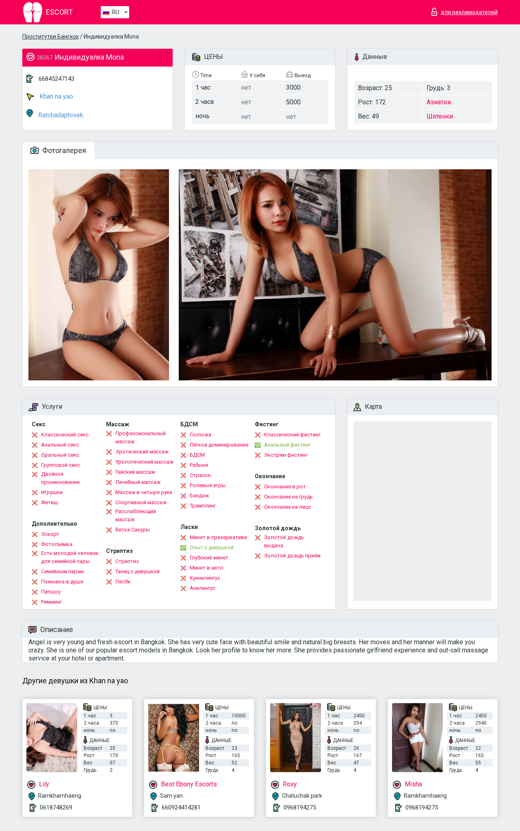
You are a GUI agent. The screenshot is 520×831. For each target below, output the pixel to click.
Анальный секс (60, 445)
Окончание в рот (285, 486)
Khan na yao (55, 96)
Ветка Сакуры (132, 530)
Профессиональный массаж (140, 437)
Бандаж (199, 495)
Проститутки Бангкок (50, 36)
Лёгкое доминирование (219, 445)
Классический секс (65, 435)
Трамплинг (203, 506)
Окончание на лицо (287, 507)
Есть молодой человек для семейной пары (70, 557)
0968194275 (300, 807)
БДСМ (197, 455)
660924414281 (181, 807)
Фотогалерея (63, 150)
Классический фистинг (292, 435)
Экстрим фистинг (286, 455)
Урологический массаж (144, 462)
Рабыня (199, 465)
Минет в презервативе (218, 537)
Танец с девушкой (137, 571)
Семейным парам (62, 571)
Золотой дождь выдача (284, 541)
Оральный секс (60, 455)
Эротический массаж (142, 452)
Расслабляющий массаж (135, 515)
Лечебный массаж (137, 482)
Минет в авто (206, 568)
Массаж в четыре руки (143, 492)
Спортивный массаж (141, 502)
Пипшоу (51, 592)
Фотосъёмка (56, 544)
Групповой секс (60, 465)
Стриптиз (127, 561)
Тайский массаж (135, 472)
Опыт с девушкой (212, 547)
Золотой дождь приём (292, 556)
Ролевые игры (207, 485)
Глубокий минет (209, 558)
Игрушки (52, 492)
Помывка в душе (62, 581)
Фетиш (49, 502)
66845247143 (56, 78)
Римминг (51, 602)
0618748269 (56, 807)
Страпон (200, 475)
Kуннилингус (205, 578)
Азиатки (439, 102)
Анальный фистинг (287, 445)
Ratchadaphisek (60, 115)
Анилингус (202, 588)
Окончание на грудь (288, 497)
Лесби (122, 581)
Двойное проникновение (60, 478)
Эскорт (50, 534)
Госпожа (200, 435)
